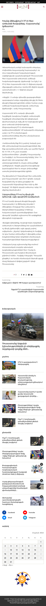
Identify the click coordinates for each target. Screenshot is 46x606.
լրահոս (5, 357)
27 (29, 558)
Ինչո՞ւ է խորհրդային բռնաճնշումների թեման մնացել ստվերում (28, 421)
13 (29, 550)
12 (22, 550)
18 (17, 554)
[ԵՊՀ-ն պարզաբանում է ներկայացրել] (9, 365)
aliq (3, 29)
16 (5, 554)
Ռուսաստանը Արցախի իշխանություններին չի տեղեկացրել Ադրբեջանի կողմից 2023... (21, 346)
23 (5, 558)
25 (17, 558)
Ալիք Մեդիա (34, 601)
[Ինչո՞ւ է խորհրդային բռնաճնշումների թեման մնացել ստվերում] (9, 422)
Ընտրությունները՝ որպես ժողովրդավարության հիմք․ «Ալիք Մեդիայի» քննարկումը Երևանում (30, 408)
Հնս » (11, 565)
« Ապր (4, 565)
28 (35, 558)
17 (11, 554)
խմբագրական (9, 309)
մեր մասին (10, 2)
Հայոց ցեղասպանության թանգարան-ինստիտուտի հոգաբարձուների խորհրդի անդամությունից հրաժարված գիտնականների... (14, 485)
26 (22, 558)
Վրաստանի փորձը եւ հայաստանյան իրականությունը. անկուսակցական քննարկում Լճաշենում (30, 380)
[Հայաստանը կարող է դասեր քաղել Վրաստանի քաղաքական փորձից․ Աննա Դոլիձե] (9, 395)
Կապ (38, 2)
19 (22, 554)
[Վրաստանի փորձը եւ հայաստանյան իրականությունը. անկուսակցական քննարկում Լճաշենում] (9, 379)
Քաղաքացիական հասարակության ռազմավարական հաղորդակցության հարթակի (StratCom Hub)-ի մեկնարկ (14, 469)
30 (5, 562)
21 (35, 554)
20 (29, 554)
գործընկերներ (30, 2)
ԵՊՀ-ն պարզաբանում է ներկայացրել (28, 363)
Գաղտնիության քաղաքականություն (23, 603)
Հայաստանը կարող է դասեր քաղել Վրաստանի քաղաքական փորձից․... (30, 394)
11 (17, 550)
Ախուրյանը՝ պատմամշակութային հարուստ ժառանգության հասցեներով (12, 501)
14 (35, 550)
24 (11, 558)
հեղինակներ (19, 2)
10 (11, 550)
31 (11, 562)
